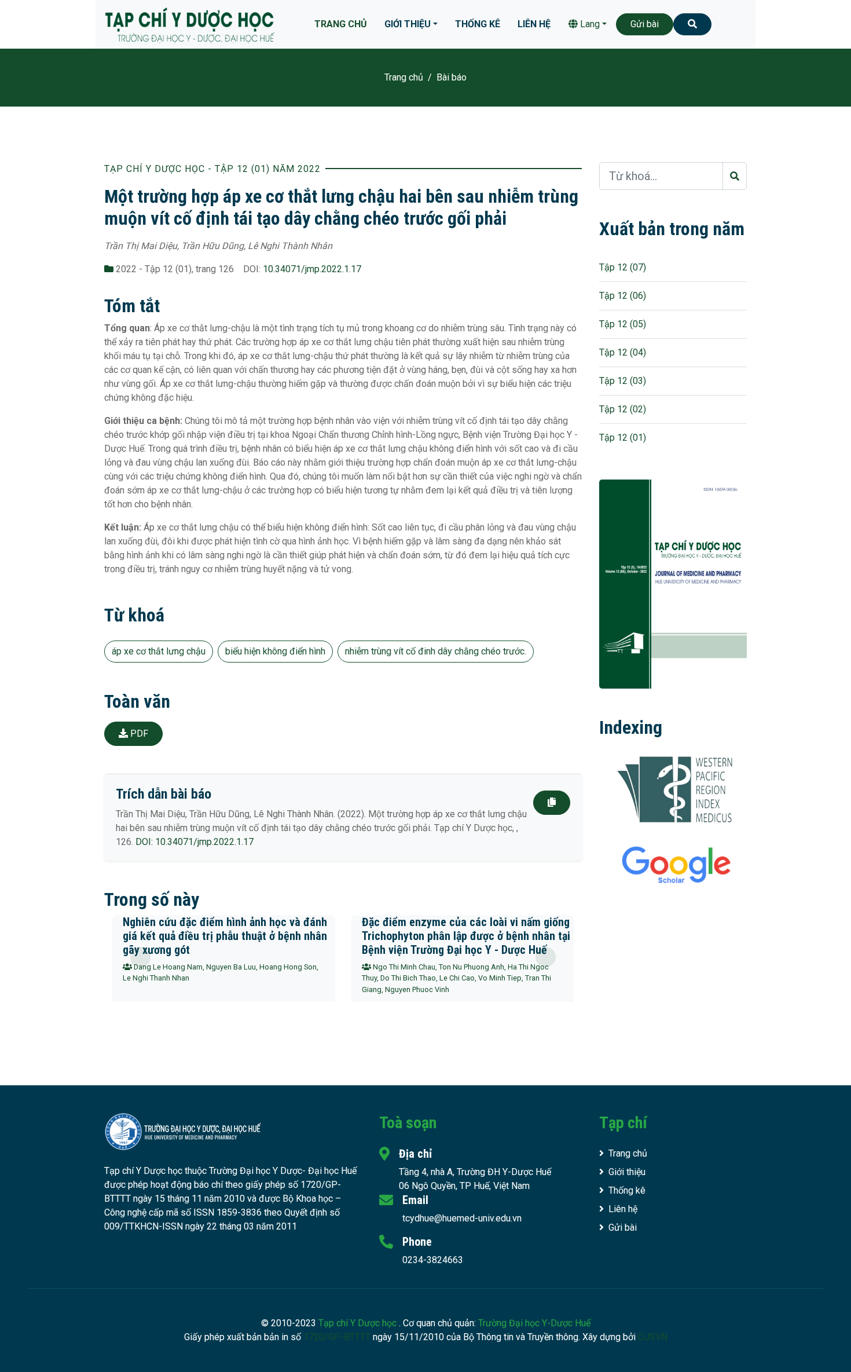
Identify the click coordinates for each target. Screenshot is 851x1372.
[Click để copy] (551, 803)
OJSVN (652, 1336)
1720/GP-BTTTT (337, 1336)
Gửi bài (644, 24)
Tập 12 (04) (622, 352)
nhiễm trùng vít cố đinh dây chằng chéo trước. (435, 651)
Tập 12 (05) (622, 324)
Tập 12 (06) (622, 295)
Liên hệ (534, 24)
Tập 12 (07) (622, 267)
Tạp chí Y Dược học (358, 1323)
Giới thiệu (407, 24)
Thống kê (477, 24)
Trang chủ (340, 24)
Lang (589, 24)
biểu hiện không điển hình (275, 651)
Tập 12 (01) (622, 437)
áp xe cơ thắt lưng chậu (159, 651)
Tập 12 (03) (622, 380)
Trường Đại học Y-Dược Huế (534, 1323)
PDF (138, 733)
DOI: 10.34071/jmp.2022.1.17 (194, 841)
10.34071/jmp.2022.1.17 (312, 269)
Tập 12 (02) (622, 409)
